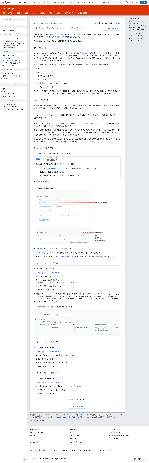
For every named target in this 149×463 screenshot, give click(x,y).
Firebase (73, 450)
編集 (62, 256)
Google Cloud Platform (87, 450)
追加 (57, 256)
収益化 (42, 13)
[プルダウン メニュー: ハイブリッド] (64, 2)
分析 (34, 13)
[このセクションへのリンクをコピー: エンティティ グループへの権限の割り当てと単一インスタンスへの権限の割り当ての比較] (48, 118)
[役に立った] (115, 23)
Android (55, 450)
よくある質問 (82, 13)
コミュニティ (73, 432)
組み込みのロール (83, 53)
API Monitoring (74, 2)
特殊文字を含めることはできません (61, 282)
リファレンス (69, 13)
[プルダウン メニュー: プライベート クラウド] (48, 2)
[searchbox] (13, 19)
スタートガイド (7, 13)
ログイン (144, 2)
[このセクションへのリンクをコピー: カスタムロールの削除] (60, 373)
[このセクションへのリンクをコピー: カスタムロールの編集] (60, 342)
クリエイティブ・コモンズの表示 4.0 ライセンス (73, 415)
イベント (32, 435)
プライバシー (34, 459)
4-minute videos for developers (119, 435)
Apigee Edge (22, 2)
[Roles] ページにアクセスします (49, 273)
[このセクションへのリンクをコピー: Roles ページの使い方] (59, 148)
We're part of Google (36, 432)
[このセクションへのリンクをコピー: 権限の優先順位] (53, 100)
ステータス (73, 439)
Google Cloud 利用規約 (60, 459)
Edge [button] (38, 159)
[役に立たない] (119, 23)
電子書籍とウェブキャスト (38, 442)
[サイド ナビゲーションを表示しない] (24, 459)
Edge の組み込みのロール (47, 253)
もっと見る (87, 2)
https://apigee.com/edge (49, 168)
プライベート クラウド (38, 2)
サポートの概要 (74, 435)
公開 (26, 13)
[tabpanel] (77, 170)
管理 (50, 13)
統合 (58, 13)
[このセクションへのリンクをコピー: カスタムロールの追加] (60, 263)
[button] (13, 73)
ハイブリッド (57, 2)
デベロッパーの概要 (115, 432)
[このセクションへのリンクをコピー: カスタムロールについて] (62, 48)
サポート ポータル (75, 442)
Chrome (64, 450)
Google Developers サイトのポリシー (66, 417)
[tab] (38, 159)
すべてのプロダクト (105, 450)
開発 (18, 13)
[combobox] (112, 2)
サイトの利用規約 (45, 459)
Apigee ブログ (113, 439)
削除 (67, 256)
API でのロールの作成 (60, 37)
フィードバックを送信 (112, 28)
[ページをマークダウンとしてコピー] (81, 28)
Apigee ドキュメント (40, 23)
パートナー (33, 439)
